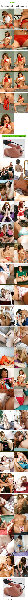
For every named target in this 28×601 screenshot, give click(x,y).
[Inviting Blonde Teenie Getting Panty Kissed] (7, 524)
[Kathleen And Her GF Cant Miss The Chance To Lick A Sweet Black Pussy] (7, 169)
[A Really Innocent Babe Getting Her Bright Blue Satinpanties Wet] (7, 274)
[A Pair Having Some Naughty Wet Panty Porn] (7, 399)
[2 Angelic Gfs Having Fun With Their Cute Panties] (7, 566)
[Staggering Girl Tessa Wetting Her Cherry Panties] (7, 294)
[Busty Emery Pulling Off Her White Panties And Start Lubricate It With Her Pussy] (7, 420)
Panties (14, 2)
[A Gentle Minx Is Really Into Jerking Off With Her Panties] (7, 357)
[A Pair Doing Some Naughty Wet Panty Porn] (7, 315)
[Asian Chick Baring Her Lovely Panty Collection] (7, 378)
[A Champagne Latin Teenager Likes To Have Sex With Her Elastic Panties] (7, 462)
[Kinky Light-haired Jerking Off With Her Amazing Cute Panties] (7, 503)
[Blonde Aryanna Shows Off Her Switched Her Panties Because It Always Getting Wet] (7, 336)
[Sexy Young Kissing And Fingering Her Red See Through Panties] (7, 253)
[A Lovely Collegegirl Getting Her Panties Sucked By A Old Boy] (7, 190)
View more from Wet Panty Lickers (14, 136)
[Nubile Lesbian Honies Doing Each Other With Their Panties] (7, 232)
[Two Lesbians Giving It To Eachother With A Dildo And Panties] (7, 441)
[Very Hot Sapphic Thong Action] (7, 482)
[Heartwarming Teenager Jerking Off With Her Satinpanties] (7, 211)
